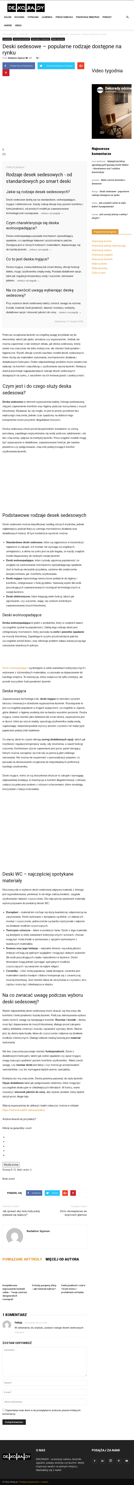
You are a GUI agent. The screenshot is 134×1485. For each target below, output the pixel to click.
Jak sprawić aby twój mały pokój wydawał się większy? (21, 1213)
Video (18, 25)
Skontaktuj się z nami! (48, 1470)
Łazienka (47, 17)
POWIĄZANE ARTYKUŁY (22, 1259)
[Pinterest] (118, 1461)
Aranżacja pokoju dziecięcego (109, 245)
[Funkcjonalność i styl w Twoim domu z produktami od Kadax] (74, 1274)
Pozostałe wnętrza (87, 17)
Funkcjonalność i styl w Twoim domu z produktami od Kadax (73, 1289)
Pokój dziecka (64, 17)
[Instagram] (110, 1461)
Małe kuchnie (99, 263)
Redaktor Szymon (16, 58)
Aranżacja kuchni (101, 241)
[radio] (46, 1137)
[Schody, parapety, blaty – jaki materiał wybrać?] (44, 1274)
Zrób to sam (99, 272)
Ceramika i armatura (40, 39)
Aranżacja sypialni (102, 254)
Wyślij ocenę (11, 1164)
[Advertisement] (44, 482)
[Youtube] (126, 1461)
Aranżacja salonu (101, 250)
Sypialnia (33, 17)
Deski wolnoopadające (15, 667)
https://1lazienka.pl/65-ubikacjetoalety (23, 1110)
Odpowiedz (19, 1332)
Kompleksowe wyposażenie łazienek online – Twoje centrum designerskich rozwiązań (14, 1292)
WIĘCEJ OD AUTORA (62, 1259)
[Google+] (102, 1461)
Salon (7, 17)
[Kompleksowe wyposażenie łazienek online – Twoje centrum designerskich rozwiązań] (15, 1274)
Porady (107, 17)
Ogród (8, 25)
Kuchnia (19, 17)
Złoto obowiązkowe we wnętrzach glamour (73, 1213)
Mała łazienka (58, 39)
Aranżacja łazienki (40, 34)
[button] (127, 17)
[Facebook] (94, 1461)
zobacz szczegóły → (52, 213)
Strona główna (9, 34)
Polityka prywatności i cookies (34, 1481)
